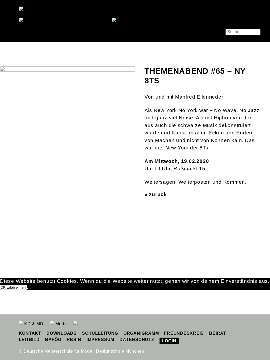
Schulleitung (100, 333)
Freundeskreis (184, 333)
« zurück (155, 194)
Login (169, 341)
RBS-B (74, 339)
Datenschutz (136, 339)
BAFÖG (53, 339)
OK (3, 287)
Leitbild (29, 339)
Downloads (61, 333)
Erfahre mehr (16, 287)
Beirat (217, 333)
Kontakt (30, 333)
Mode (60, 324)
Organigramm (141, 333)
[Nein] (27, 288)
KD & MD (33, 324)
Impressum (100, 339)
